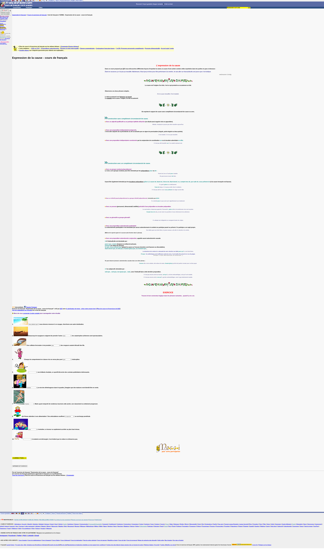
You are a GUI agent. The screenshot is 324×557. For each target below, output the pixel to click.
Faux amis (220, 524)
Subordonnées (288, 526)
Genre (268, 524)
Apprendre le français (19, 15)
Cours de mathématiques (34, 540)
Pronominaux (205, 526)
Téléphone (14, 528)
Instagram (3, 535)
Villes (32, 528)
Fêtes (264, 524)
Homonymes (310, 524)
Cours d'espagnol (46, 540)
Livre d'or (255, 545)
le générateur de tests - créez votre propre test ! (81, 308)
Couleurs (157, 524)
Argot (56, 524)
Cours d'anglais (23, 540)
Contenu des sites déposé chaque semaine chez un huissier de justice (124, 545)
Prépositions (234, 526)
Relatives (262, 526)
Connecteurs (135, 524)
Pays (169, 526)
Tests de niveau (308, 526)
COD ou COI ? (35, 48)
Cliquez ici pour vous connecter (5, 13)
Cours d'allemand (65, 540)
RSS (24, 535)
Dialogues (176, 524)
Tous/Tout (316, 526)
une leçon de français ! (5, 39)
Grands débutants (286, 524)
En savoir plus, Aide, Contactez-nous (25, 545)
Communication (84, 524)
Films (250, 524)
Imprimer (2, 25)
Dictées (182, 524)
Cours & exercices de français (37, 15)
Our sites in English (178, 540)
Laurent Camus (10, 545)
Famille (215, 524)
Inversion (12, 526)
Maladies (61, 526)
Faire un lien (2, 29)
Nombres (110, 526)
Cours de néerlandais (76, 540)
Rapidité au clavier (112, 540)
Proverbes (227, 526)
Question (257, 526)
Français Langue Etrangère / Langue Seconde (236, 524)
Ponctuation (185, 526)
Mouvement (71, 526)
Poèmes (199, 526)
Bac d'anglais (168, 540)
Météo (100, 526)
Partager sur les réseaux (265, 545)
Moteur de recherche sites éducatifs (147, 540)
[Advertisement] (168, 29)
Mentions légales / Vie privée (151, 545)
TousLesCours (61, 513)
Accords (24, 524)
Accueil (2, 7)
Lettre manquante (29, 526)
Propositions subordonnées (50, 48)
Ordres (137, 526)
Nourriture (120, 526)
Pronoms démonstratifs (152, 48)
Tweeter (28, 307)
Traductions (3, 528)
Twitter (19, 535)
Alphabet (41, 524)
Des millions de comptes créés (4, 17)
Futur (260, 524)
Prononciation (219, 526)
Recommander (3, 27)
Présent (240, 526)
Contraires (147, 524)
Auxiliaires (70, 524)
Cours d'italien (56, 540)
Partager (34, 307)
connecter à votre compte (31, 313)
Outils (69, 513)
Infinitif (2, 526)
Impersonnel (318, 524)
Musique (77, 526)
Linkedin (30, 535)
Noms (115, 526)
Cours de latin (122, 540)
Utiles (40, 7)
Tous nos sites (77, 513)
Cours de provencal (132, 540)
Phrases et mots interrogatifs (69, 48)
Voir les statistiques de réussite (22, 310)
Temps (301, 526)
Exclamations (208, 524)
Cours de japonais (102, 540)
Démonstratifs (193, 524)
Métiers (96, 526)
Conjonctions (127, 524)
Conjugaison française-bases (105, 48)
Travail (9, 528)
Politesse (178, 526)
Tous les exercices (18, 475)
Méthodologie (89, 526)
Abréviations (17, 524)
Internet (7, 526)
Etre (203, 524)
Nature (105, 526)
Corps (152, 524)
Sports (268, 526)
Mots (65, 526)
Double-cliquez (24, 50)
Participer (29, 7)
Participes (150, 526)
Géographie (299, 524)
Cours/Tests (17, 7)
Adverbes (35, 524)
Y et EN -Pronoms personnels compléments (130, 48)
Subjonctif (280, 526)
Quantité (251, 526)
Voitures (37, 528)
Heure (304, 524)
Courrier (162, 524)
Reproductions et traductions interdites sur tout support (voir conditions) (86, 545)
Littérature (37, 526)
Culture (48, 513)
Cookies (162, 545)
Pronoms (212, 526)
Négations (126, 526)
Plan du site (2, 26)
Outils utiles (161, 540)
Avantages (3, 21)
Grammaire (64, 46)
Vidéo (19, 528)
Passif (161, 526)
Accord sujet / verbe (167, 48)
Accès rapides (3, 24)
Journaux (21, 526)
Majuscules (55, 526)
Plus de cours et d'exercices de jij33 (108, 308)
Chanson (76, 524)
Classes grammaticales (87, 48)
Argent (52, 524)
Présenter (245, 526)
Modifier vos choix (170, 545)
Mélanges (82, 526)
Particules (156, 526)
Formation (255, 524)
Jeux (53, 513)
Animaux (46, 524)
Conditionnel (112, 524)
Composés (105, 524)
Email (37, 535)
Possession (193, 526)
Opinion (132, 526)
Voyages (43, 528)
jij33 (61, 308)
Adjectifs (29, 524)
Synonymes (296, 526)
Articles (60, 524)
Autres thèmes (73, 46)
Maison (49, 526)
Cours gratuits (5, 513)
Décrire (186, 524)
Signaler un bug (3, 28)
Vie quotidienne (26, 528)
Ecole (199, 524)
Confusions (120, 524)
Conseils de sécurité (54, 545)
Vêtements (49, 528)
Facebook (12, 535)
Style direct (273, 526)
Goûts (272, 524)
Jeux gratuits (3, 43)
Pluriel (173, 526)
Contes (141, 524)
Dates (171, 524)
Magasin (43, 526)
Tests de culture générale (89, 540)
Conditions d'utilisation (42, 545)
